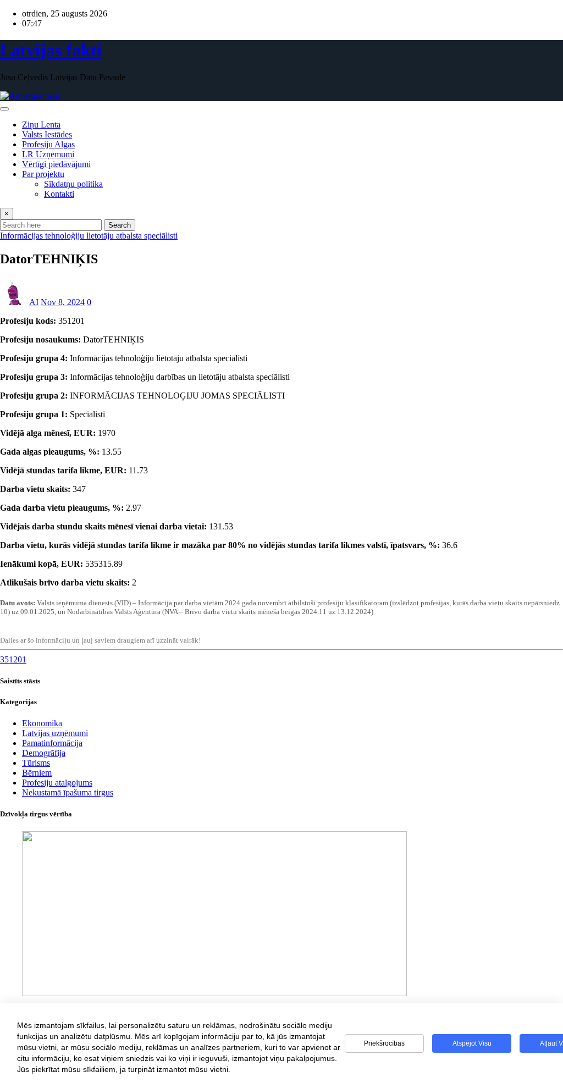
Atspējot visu (472, 1043)
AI (33, 302)
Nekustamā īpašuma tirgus (67, 792)
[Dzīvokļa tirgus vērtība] (214, 993)
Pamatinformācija (52, 743)
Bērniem (37, 772)
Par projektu (43, 174)
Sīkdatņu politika (73, 184)
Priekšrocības (384, 1043)
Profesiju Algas (48, 144)
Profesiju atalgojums (57, 782)
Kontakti (59, 193)
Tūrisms (36, 762)
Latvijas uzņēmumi (55, 733)
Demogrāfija (43, 753)
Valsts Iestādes (47, 134)
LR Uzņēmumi (48, 154)
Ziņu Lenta (41, 124)
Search (119, 225)
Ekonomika (42, 723)
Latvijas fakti (51, 50)
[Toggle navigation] (4, 108)
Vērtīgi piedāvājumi (56, 164)
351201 (13, 659)
